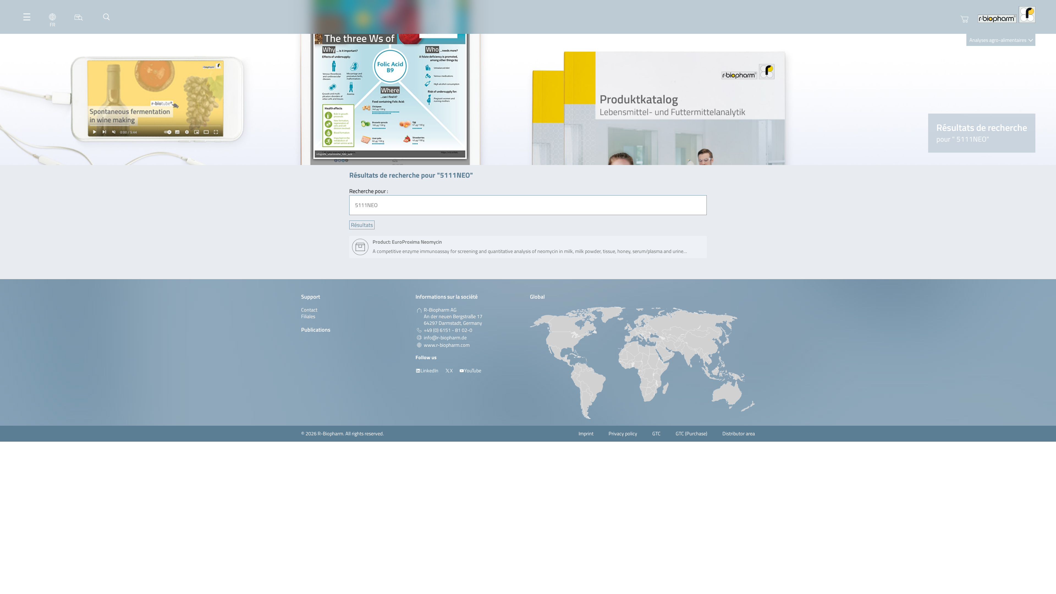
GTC (656, 433)
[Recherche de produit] (79, 17)
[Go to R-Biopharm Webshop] (964, 19)
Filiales (308, 316)
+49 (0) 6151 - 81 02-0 (448, 330)
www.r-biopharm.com (447, 345)
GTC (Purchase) (691, 433)
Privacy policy (623, 433)
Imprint (586, 433)
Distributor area (738, 433)
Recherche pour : (368, 191)
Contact (309, 310)
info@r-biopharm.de (445, 337)
